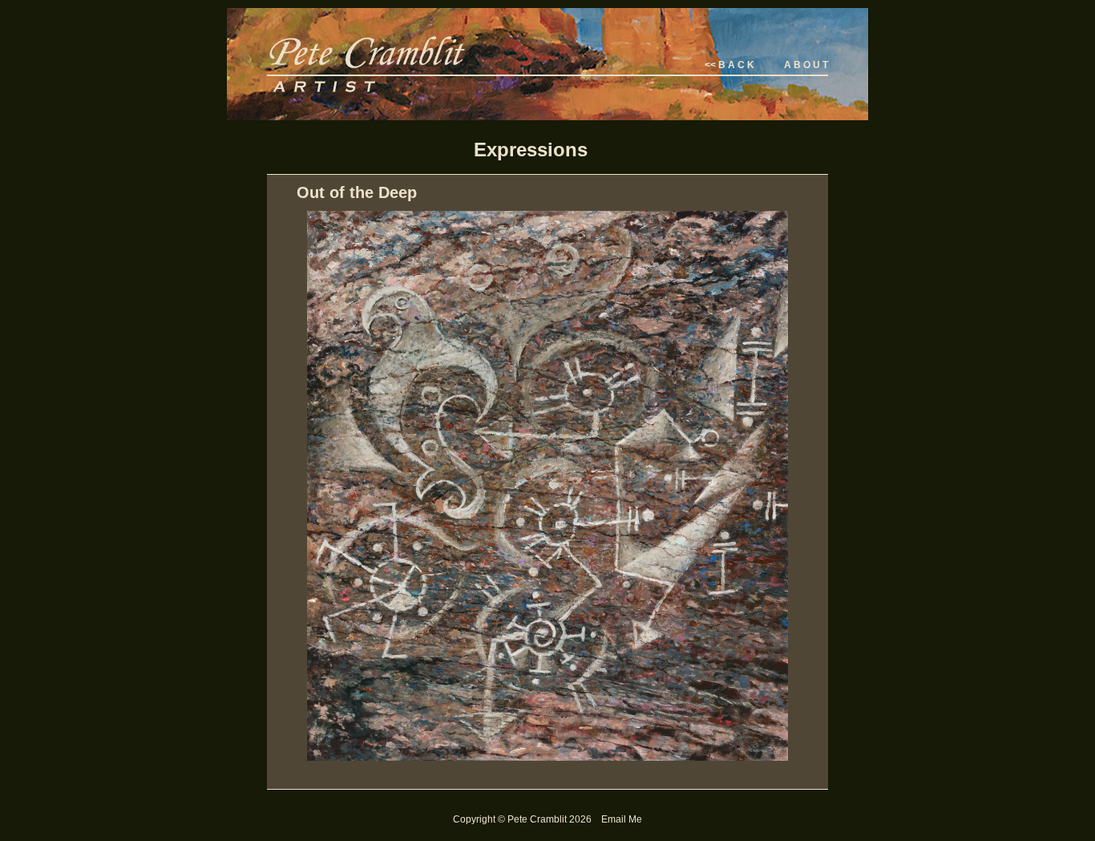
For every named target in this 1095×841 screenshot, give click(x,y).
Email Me (621, 819)
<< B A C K (729, 65)
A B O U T (806, 65)
